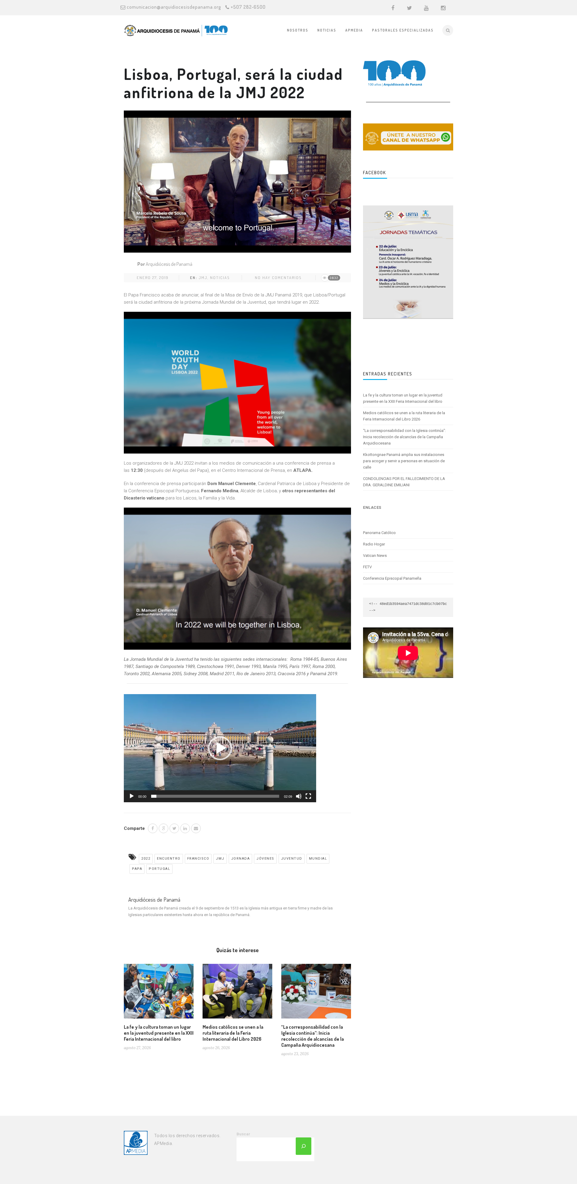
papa (137, 869)
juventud (291, 859)
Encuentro (169, 859)
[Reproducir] (132, 796)
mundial (318, 859)
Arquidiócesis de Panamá (169, 264)
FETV (367, 567)
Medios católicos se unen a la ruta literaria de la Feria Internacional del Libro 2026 (233, 1033)
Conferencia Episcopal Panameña (392, 578)
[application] (220, 748)
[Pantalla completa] (308, 796)
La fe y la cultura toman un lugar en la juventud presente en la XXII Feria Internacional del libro (159, 1033)
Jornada (240, 859)
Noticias (326, 30)
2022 (145, 859)
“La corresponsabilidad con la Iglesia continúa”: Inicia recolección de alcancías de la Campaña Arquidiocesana (312, 1036)
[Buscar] (303, 1146)
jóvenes (265, 859)
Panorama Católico (379, 532)
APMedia (354, 30)
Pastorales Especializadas (403, 30)
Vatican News (375, 555)
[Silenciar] (299, 796)
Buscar (243, 1134)
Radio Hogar (374, 544)
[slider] (215, 796)
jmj (203, 277)
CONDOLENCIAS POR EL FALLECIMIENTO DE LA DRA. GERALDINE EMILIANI (404, 481)
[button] (220, 748)
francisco (198, 859)
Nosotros (297, 30)
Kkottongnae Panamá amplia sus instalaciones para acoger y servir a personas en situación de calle (404, 460)
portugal (159, 869)
